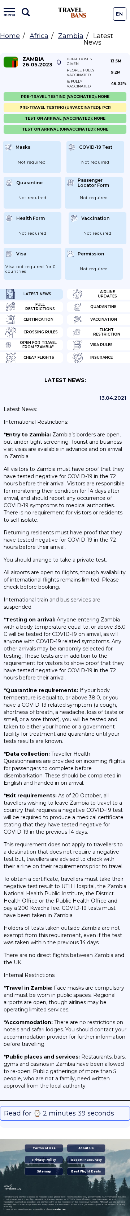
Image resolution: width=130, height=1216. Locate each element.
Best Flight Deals (86, 1171)
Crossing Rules (40, 332)
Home (10, 36)
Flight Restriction (106, 332)
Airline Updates (107, 294)
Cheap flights (38, 357)
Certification (38, 319)
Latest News (37, 294)
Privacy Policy (44, 1160)
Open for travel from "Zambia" (38, 344)
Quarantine (103, 306)
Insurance (101, 357)
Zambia (70, 36)
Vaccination (103, 319)
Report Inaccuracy (86, 1160)
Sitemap (44, 1171)
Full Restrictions (40, 306)
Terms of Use (44, 1148)
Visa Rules (101, 344)
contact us (59, 1209)
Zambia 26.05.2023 (37, 62)
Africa (39, 36)
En (119, 14)
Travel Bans (72, 12)
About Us (86, 1148)
